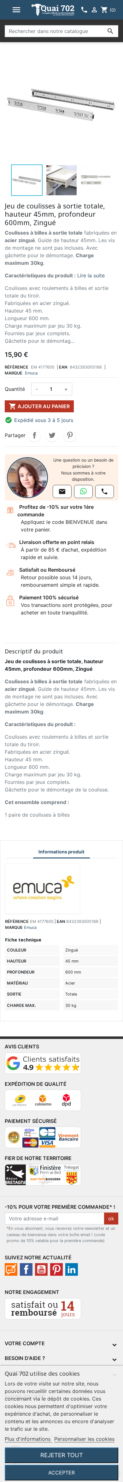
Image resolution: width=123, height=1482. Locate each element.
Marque (13, 373)
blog (11, 1269)
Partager (34, 435)
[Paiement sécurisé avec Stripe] (43, 1140)
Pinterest (69, 435)
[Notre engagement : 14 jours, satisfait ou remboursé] (43, 1311)
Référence (16, 367)
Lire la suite (91, 275)
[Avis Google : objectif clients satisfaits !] (43, 1066)
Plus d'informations (28, 1439)
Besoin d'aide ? (25, 1358)
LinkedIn (71, 1269)
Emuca (31, 373)
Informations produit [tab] (61, 851)
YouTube (41, 1269)
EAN (63, 367)
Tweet (52, 435)
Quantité (15, 389)
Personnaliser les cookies (84, 1439)
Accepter (61, 1472)
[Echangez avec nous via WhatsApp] (83, 491)
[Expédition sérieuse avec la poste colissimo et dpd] (43, 1103)
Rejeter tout (61, 1454)
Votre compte (25, 1343)
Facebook (26, 1269)
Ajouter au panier (39, 406)
